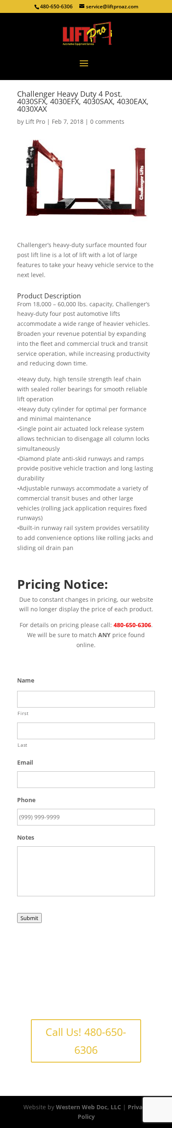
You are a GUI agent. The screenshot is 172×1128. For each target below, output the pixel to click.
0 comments (107, 121)
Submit (29, 918)
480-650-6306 (56, 6)
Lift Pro (35, 121)
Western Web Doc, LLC (88, 1107)
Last (23, 745)
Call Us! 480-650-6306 (86, 1041)
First (23, 713)
